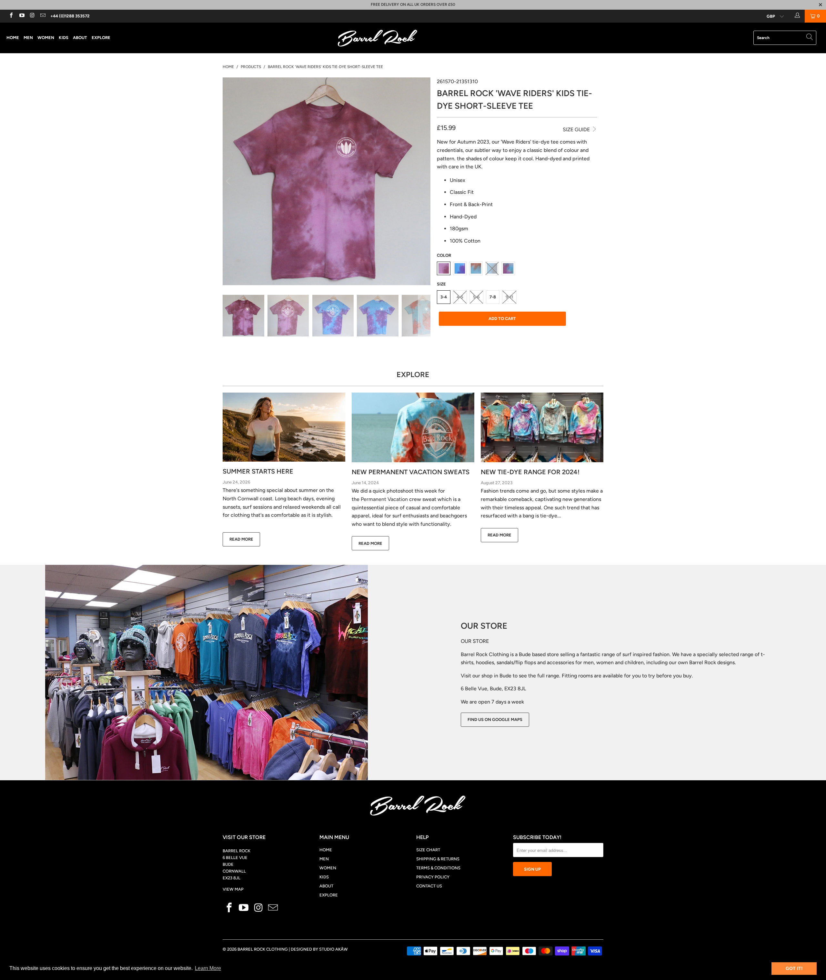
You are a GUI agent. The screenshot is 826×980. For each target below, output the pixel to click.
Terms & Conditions (438, 867)
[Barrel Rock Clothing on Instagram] (32, 16)
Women (45, 37)
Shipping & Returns (437, 858)
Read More (241, 539)
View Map (233, 889)
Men (28, 37)
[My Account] (797, 16)
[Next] (424, 181)
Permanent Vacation (384, 499)
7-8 (492, 297)
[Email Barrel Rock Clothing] (42, 16)
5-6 (476, 297)
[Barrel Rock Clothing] (413, 38)
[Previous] (228, 181)
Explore (101, 37)
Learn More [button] (208, 968)
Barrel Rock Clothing (262, 949)
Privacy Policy (432, 877)
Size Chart (428, 849)
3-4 (443, 297)
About (80, 37)
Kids (63, 37)
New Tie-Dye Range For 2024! (530, 472)
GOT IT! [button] (794, 968)
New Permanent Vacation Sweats (410, 472)
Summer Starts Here (258, 471)
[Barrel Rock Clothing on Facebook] (11, 16)
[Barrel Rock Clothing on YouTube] (21, 16)
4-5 (460, 297)
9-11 (509, 297)
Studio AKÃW (333, 949)
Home (12, 37)
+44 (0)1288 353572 (70, 16)
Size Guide (577, 129)
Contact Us (429, 886)
